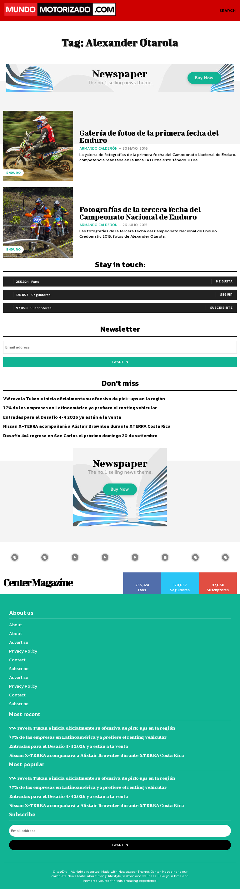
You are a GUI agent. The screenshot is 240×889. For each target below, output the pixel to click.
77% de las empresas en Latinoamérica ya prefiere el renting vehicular (80, 408)
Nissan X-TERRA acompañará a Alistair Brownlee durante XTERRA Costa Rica (87, 426)
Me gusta (224, 281)
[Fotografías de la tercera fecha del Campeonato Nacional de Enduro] (38, 222)
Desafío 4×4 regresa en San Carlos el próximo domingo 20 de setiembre (80, 435)
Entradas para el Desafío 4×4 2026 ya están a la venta (62, 417)
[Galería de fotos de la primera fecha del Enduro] (38, 146)
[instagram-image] (45, 557)
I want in (120, 361)
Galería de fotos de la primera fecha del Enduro (149, 136)
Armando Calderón (98, 148)
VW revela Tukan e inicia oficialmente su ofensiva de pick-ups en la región (84, 398)
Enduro (13, 172)
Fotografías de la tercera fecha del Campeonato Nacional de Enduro (140, 213)
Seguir (226, 294)
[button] (227, 10)
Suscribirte (221, 307)
